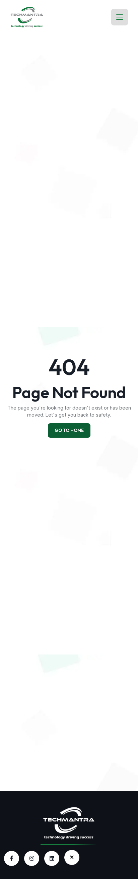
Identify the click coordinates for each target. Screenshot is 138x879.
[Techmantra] (69, 822)
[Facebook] (11, 858)
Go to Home (69, 430)
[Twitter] (71, 857)
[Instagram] (31, 858)
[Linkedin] (51, 858)
